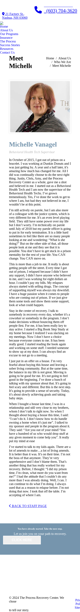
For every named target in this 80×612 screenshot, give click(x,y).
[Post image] (31, 572)
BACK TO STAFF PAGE (29, 506)
